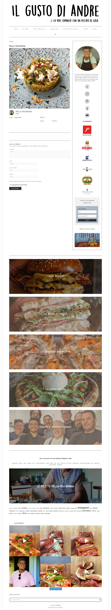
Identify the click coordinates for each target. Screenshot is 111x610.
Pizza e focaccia (39, 29)
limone (95, 508)
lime (91, 508)
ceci (41, 508)
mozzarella (33, 511)
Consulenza (54, 29)
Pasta (55, 463)
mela (17, 511)
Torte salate (96, 463)
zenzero (38, 513)
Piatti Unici (69, 463)
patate (51, 511)
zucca (42, 513)
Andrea (17, 113)
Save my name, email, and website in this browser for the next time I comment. (26, 181)
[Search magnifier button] (100, 600)
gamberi (68, 508)
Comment (11, 149)
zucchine (47, 513)
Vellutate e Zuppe (52, 464)
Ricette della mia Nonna (85, 463)
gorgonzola (74, 508)
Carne (24, 463)
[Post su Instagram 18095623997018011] (24, 571)
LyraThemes (60, 607)
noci (44, 511)
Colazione (29, 463)
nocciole (40, 511)
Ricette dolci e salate (70, 29)
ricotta (94, 511)
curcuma (56, 508)
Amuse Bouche (14, 463)
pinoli (71, 511)
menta (27, 511)
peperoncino (61, 511)
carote (37, 508)
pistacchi (79, 511)
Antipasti (20, 463)
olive (47, 511)
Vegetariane (59, 464)
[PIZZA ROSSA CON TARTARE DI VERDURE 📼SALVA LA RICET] (55, 571)
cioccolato (46, 508)
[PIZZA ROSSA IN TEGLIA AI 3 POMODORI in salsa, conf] (86, 540)
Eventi (86, 29)
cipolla (51, 508)
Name (10, 161)
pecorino (56, 511)
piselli (75, 511)
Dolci (33, 463)
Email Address (13, 167)
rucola (11, 513)
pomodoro (86, 511)
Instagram (83, 507)
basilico (24, 508)
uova (28, 513)
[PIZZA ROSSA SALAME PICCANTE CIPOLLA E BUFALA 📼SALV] (55, 540)
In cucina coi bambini (40, 463)
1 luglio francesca (17, 117)
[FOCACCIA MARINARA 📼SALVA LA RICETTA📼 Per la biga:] (24, 540)
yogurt (33, 513)
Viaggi (95, 29)
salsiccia (15, 513)
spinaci (19, 513)
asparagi (15, 508)
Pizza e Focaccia (76, 463)
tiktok (24, 513)
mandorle (12, 511)
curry (60, 508)
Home (16, 29)
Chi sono (25, 29)
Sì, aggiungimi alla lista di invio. (18, 185)
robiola (98, 511)
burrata (34, 508)
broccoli (30, 508)
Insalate (47, 463)
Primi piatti (63, 463)
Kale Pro (59, 605)
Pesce (58, 463)
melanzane (22, 511)
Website (11, 174)
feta (64, 508)
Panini (51, 463)
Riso (92, 463)
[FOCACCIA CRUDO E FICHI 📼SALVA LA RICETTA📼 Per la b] (86, 571)
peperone (67, 511)
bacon (19, 508)
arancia (11, 508)
